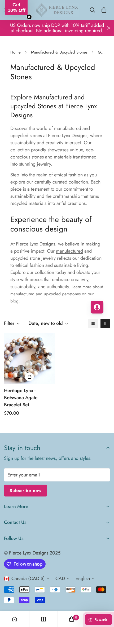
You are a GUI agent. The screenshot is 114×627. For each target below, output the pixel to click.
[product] (14, 619)
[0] (104, 10)
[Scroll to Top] (104, 599)
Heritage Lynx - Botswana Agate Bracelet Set (21, 397)
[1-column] (93, 323)
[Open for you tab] (97, 307)
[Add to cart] (29, 376)
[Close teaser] (29, 17)
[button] (16, 7)
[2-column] (105, 323)
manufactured (69, 251)
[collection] (43, 619)
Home (15, 52)
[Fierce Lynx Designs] (57, 10)
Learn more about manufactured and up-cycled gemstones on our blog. (56, 294)
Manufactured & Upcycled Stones (59, 52)
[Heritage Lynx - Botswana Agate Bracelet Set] (29, 358)
